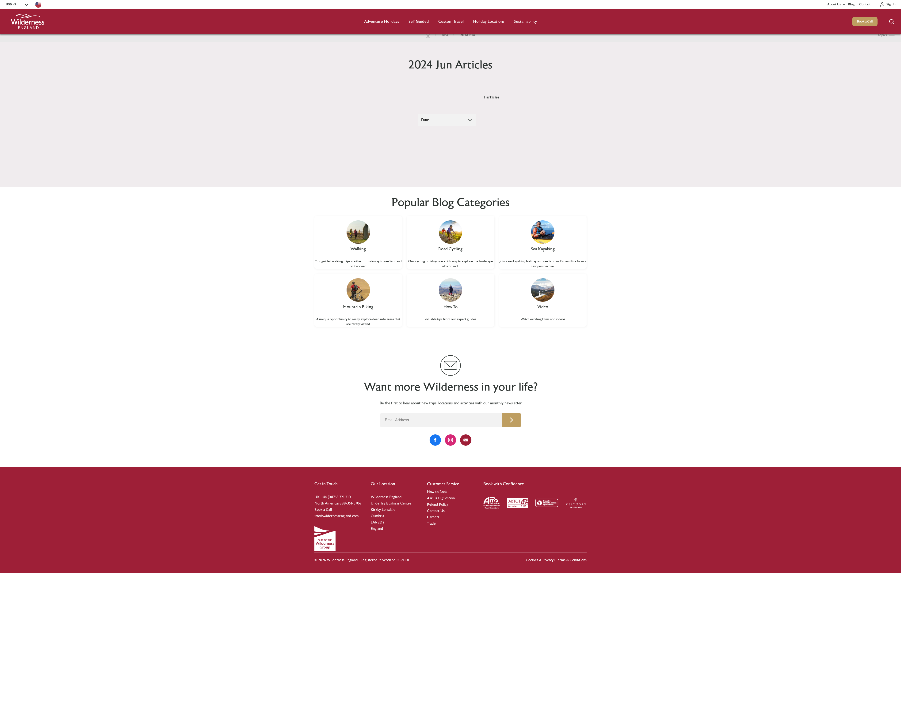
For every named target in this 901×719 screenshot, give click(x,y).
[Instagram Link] (450, 440)
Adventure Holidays (381, 21)
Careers (433, 517)
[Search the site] (891, 21)
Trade (431, 524)
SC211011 (404, 560)
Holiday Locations (488, 21)
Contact (864, 4)
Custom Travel (451, 21)
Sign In (891, 4)
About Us (834, 4)
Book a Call (865, 21)
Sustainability (525, 21)
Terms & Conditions (571, 560)
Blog (851, 4)
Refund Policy (437, 505)
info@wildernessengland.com (336, 516)
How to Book (437, 492)
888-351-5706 (350, 503)
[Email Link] (466, 440)
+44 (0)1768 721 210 (336, 497)
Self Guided (419, 21)
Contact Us (436, 511)
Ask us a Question (441, 498)
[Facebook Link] (435, 440)
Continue (511, 420)
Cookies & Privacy (540, 560)
